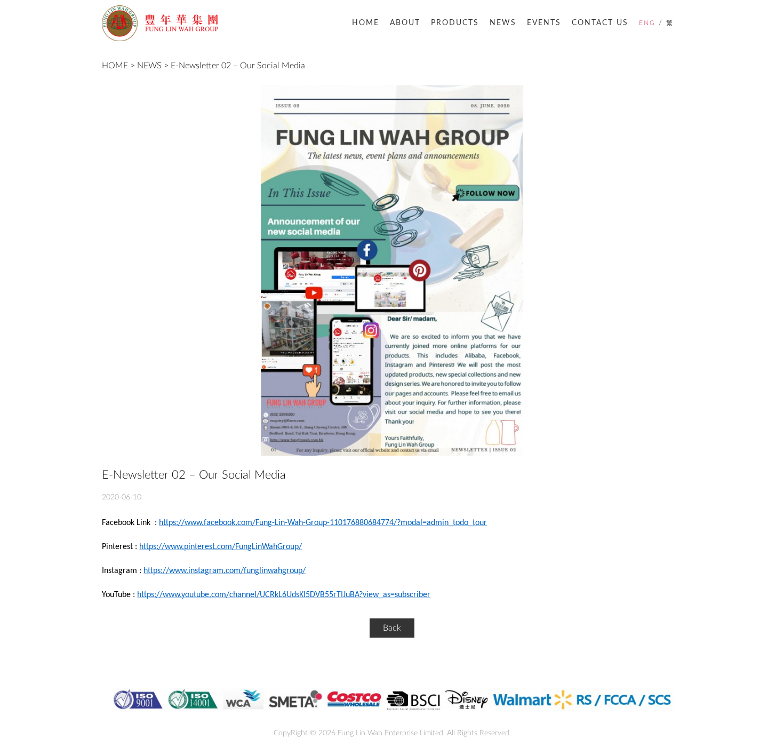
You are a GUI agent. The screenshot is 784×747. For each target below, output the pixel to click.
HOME (365, 23)
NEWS (503, 23)
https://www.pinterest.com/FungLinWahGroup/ (220, 547)
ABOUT (405, 23)
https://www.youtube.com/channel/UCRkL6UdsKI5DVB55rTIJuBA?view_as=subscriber (283, 595)
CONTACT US (600, 23)
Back (392, 628)
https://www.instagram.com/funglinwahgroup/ (224, 571)
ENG (647, 23)
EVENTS (544, 23)
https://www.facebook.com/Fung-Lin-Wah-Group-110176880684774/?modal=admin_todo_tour (323, 523)
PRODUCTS (455, 23)
